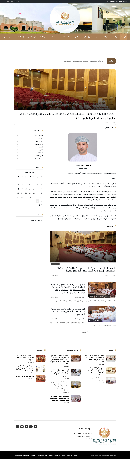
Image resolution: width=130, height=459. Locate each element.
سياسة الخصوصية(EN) (42, 455)
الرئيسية (41, 147)
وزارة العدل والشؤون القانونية (81, 433)
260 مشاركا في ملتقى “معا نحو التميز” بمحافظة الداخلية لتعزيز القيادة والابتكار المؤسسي (68, 311)
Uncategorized (38, 135)
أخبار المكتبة (39, 141)
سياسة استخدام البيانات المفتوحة (22, 455)
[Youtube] (8, 1)
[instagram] (4, 1)
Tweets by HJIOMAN (37, 220)
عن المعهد (69, 455)
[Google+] (11, 1)
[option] (65, 97)
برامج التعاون (39, 155)
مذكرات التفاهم (38, 158)
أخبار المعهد (39, 138)
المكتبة (63, 455)
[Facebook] (18, 1)
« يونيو (41, 204)
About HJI (33, 455)
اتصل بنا (51, 455)
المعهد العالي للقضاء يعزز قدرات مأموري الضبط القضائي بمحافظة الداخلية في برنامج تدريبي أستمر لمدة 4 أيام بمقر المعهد (86, 269)
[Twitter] (15, 1)
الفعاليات (40, 152)
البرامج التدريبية (39, 144)
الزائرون (41, 149)
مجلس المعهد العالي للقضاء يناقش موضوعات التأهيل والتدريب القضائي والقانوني (78, 61)
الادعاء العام (86, 439)
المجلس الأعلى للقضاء (83, 436)
